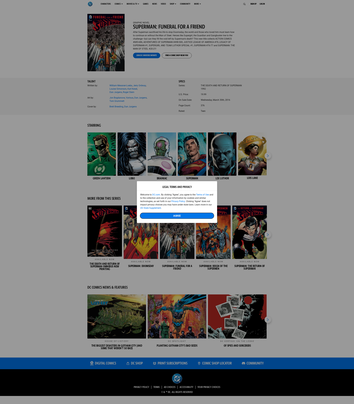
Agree (177, 215)
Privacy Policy (178, 201)
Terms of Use (202, 194)
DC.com (156, 194)
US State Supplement (150, 208)
